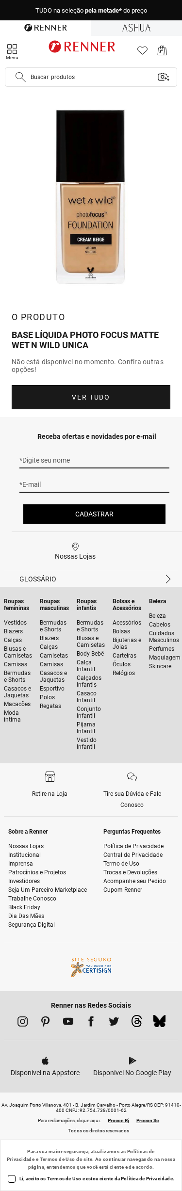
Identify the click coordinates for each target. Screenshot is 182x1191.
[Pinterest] (45, 1023)
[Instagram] (23, 1023)
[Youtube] (68, 1023)
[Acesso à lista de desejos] (142, 53)
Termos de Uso (57, 1159)
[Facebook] (91, 1023)
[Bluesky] (159, 1024)
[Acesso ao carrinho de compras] (162, 53)
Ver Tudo (91, 397)
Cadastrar (94, 514)
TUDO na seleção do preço (91, 10)
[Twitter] (114, 1023)
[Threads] (137, 1024)
